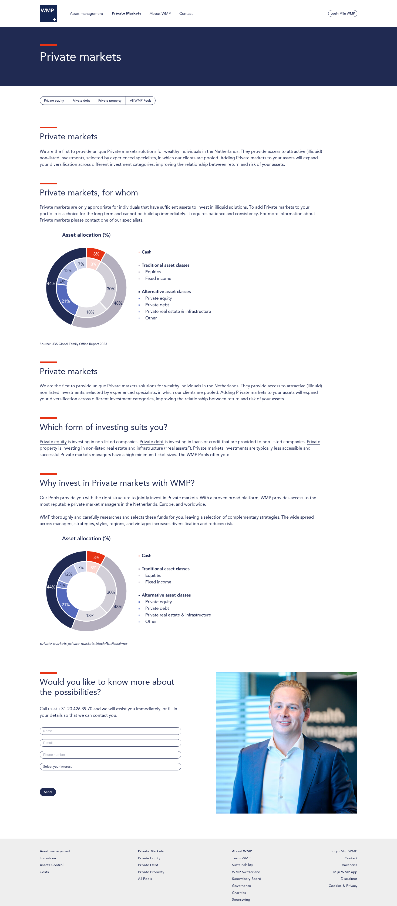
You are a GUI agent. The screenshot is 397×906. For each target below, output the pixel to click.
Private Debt (148, 865)
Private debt (81, 100)
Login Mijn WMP (343, 13)
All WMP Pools (140, 100)
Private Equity (149, 858)
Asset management (86, 13)
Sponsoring (241, 899)
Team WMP (241, 858)
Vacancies (349, 865)
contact (92, 220)
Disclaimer (349, 879)
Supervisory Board (246, 879)
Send (48, 792)
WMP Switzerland (246, 872)
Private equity (54, 100)
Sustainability (242, 865)
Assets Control (51, 865)
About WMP (160, 13)
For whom (48, 858)
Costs (44, 872)
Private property (110, 100)
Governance (241, 886)
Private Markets (126, 13)
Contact (186, 13)
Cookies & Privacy (343, 886)
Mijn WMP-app (345, 872)
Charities (239, 893)
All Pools (145, 879)
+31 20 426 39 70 (75, 708)
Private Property (151, 872)
